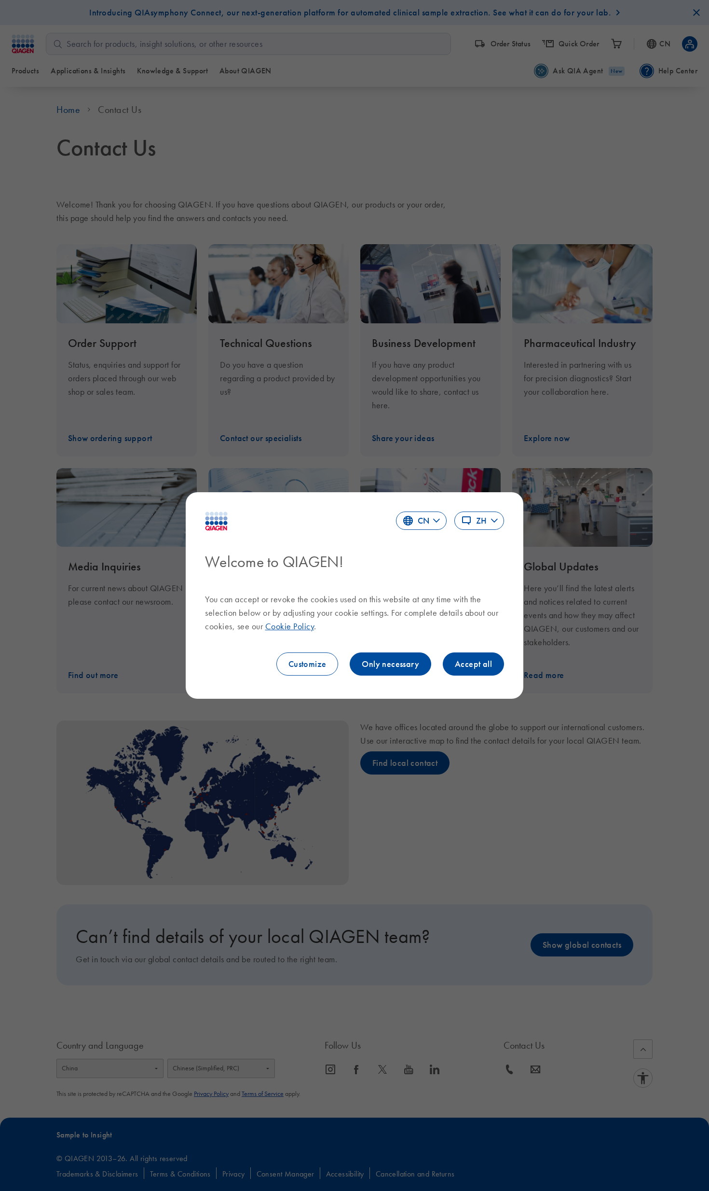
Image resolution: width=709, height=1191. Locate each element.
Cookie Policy (289, 626)
